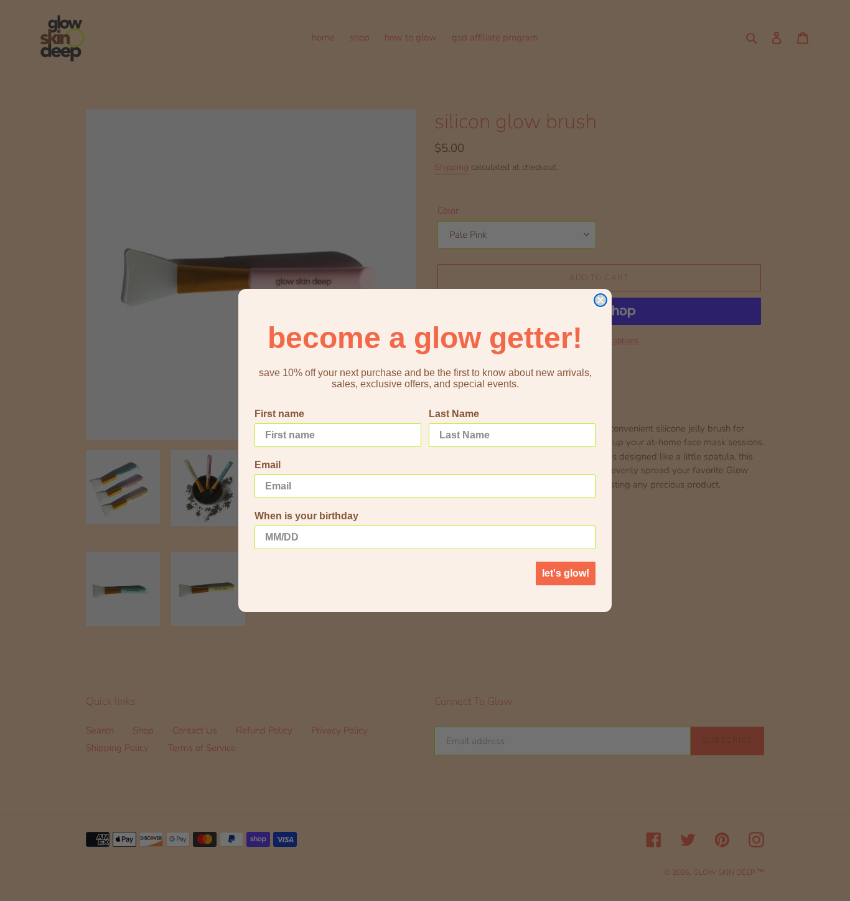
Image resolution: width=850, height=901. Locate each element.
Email (268, 465)
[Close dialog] (600, 300)
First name (279, 413)
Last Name (454, 413)
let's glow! (565, 573)
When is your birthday (306, 516)
